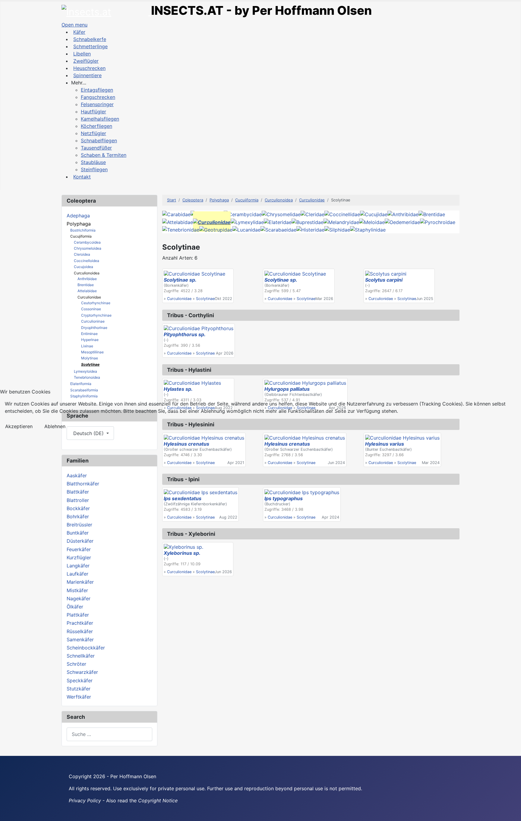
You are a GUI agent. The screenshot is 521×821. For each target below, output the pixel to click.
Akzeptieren (19, 426)
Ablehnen (54, 426)
